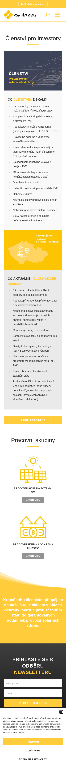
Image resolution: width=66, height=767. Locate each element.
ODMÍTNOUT (33, 750)
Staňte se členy (33, 419)
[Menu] (57, 15)
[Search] (47, 15)
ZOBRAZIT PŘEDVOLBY (33, 759)
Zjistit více (33, 500)
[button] (61, 712)
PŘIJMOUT (33, 741)
